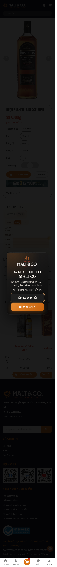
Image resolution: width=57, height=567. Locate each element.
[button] (27, 298)
